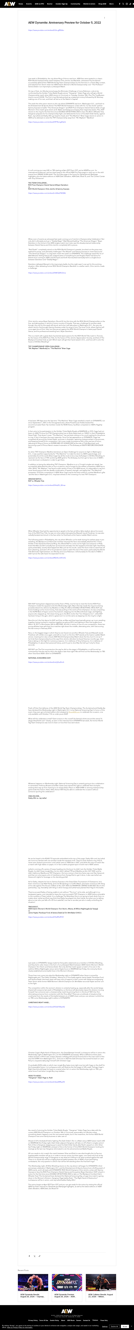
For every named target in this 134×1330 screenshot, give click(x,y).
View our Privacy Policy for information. (20, 1327)
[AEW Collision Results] (101, 1282)
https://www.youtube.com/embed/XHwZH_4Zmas (46, 485)
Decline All (114, 1326)
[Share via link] (40, 1256)
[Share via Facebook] (29, 1256)
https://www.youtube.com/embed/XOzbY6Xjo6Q (46, 1007)
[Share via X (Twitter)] (34, 1256)
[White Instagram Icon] (127, 4)
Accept (125, 1326)
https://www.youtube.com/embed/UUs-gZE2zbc (46, 30)
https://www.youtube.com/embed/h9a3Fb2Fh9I (46, 917)
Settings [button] (105, 1326)
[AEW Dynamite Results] (33, 1282)
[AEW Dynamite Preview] (67, 1282)
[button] (75, 4)
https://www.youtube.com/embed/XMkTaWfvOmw (47, 273)
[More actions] (104, 17)
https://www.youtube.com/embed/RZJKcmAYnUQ (47, 558)
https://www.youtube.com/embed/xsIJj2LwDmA (46, 662)
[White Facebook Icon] (119, 4)
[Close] (131, 1326)
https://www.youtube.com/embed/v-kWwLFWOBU (47, 193)
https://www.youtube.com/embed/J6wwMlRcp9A (46, 1082)
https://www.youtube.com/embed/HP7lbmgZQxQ (47, 122)
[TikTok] (130, 4)
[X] (123, 4)
